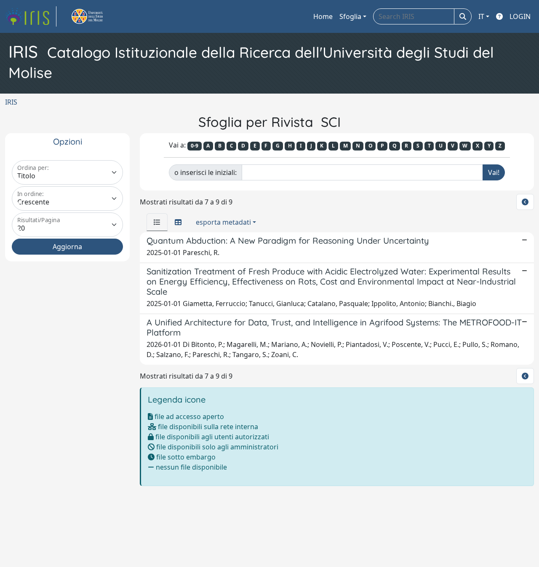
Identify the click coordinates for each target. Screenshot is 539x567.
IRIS (11, 102)
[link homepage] (30, 16)
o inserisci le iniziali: (205, 172)
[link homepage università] (97, 16)
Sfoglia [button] (350, 16)
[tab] (157, 222)
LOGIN (520, 16)
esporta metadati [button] (223, 222)
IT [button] (481, 16)
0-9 (194, 145)
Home (323, 16)
